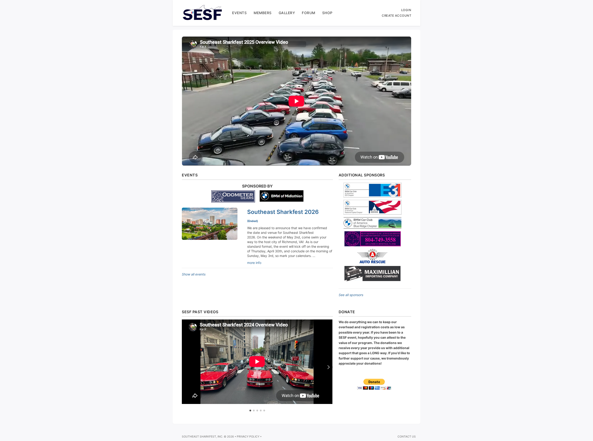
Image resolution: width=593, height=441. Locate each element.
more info (254, 263)
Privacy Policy (248, 436)
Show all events (193, 274)
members (263, 13)
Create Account (396, 15)
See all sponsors (351, 295)
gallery (287, 13)
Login (406, 10)
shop (327, 13)
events (239, 13)
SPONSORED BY (257, 186)
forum (308, 13)
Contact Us (406, 436)
